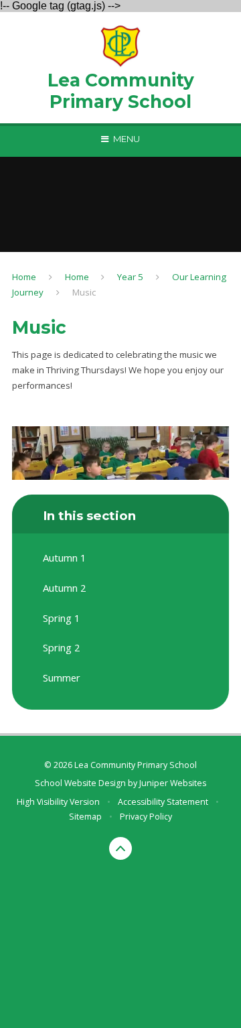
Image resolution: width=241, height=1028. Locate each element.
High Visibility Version (58, 802)
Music (84, 292)
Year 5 (130, 277)
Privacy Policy (146, 816)
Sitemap (85, 816)
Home (24, 277)
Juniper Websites (172, 783)
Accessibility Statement (163, 802)
